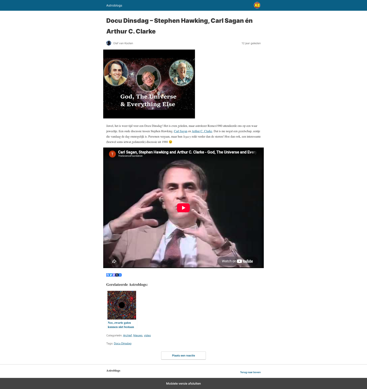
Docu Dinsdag (123, 343)
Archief (127, 335)
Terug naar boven (250, 372)
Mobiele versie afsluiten (183, 383)
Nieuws (137, 335)
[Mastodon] (113, 275)
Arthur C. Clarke (202, 131)
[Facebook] (107, 275)
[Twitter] (110, 275)
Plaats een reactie (183, 355)
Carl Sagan (180, 131)
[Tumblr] (117, 275)
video (147, 335)
